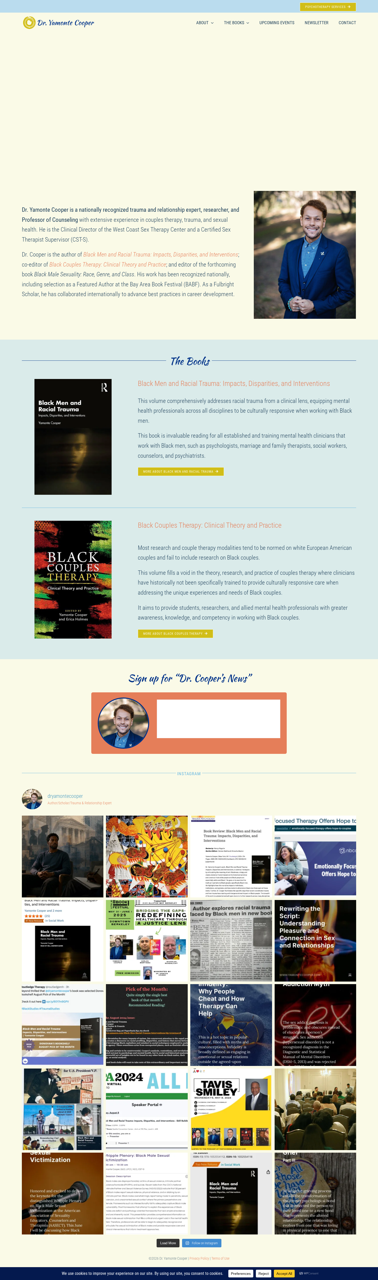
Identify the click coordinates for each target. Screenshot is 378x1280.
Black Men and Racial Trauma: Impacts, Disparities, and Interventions (234, 383)
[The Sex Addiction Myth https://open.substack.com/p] (315, 1025)
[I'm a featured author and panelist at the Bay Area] (147, 941)
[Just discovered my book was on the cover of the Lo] (63, 1109)
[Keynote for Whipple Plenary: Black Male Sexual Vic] (63, 1193)
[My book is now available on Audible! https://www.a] (63, 941)
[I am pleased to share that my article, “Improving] (63, 856)
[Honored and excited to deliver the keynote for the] (147, 1193)
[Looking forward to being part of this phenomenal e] (147, 856)
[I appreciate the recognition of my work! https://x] (63, 1025)
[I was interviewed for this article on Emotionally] (315, 856)
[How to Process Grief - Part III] (315, 1193)
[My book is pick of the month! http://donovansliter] (147, 1025)
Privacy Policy (200, 1258)
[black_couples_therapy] (73, 523)
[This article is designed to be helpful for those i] (231, 1025)
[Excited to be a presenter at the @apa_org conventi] (147, 1109)
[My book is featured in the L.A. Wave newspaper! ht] (231, 941)
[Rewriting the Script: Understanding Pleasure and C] (315, 941)
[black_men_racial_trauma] (73, 381)
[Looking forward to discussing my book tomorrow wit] (231, 1109)
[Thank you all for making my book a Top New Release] (231, 1193)
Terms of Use (220, 1258)
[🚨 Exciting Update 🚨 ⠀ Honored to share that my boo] (231, 856)
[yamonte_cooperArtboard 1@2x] (58, 17)
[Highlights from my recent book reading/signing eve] (315, 1109)
